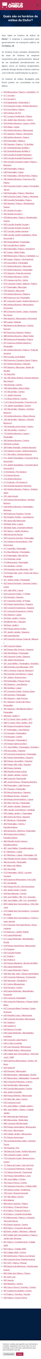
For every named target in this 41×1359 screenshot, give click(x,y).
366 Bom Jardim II (11, 716)
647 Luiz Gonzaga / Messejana (17, 1047)
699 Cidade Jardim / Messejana (17, 1134)
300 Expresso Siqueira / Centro (17, 514)
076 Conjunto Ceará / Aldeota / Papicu (20, 284)
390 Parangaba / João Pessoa (16, 785)
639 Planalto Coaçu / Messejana (17, 1015)
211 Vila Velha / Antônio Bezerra (17, 454)
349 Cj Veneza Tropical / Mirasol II (18, 670)
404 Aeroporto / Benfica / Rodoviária (19, 831)
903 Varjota (8, 1280)
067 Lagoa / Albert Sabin (14, 252)
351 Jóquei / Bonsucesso (14, 677)
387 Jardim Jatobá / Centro (15, 775)
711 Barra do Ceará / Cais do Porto (18, 1165)
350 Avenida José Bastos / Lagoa (18, 674)
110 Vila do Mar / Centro (14, 392)
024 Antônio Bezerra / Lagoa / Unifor (19, 123)
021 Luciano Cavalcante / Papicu (17, 116)
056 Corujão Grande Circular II (16, 228)
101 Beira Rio (9, 374)
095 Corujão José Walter (14, 357)
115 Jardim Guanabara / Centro (17, 406)
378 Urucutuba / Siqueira (14, 751)
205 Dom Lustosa (11, 444)
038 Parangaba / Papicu (13, 169)
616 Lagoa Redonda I (12, 935)
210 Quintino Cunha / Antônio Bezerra (20, 451)
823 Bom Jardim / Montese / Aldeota (19, 1231)
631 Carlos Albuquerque (14, 984)
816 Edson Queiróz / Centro (15, 1224)
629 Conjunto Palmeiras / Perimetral (19, 977)
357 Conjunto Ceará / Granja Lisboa (19, 691)
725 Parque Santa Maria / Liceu (17, 1176)
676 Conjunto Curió (12, 1102)
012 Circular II (9, 99)
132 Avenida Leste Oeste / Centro (18, 426)
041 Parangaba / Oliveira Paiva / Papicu (20, 176)
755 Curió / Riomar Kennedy (15, 1193)
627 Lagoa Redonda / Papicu (16, 970)
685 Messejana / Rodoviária (15, 1120)
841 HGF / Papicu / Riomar (15, 1263)
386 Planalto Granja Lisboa (15, 771)
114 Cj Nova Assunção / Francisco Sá (20, 402)
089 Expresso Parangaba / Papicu (18, 339)
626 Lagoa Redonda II (12, 967)
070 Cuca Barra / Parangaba (15, 263)
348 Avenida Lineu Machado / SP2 (18, 667)
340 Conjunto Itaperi (12, 646)
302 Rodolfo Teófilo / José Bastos (18, 517)
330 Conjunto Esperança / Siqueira (18, 608)
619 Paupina (8, 949)
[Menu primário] (37, 5)
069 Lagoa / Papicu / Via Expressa (18, 259)
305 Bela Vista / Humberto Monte (18, 528)
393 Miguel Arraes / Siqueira (15, 796)
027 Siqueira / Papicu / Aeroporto (18, 134)
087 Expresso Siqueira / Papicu (17, 332)
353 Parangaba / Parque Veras (16, 681)
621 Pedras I (9, 956)
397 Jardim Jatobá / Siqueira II (16, 806)
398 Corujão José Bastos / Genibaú (19, 810)
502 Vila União (9, 869)
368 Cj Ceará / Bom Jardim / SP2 (17, 723)
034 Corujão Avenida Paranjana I (17, 155)
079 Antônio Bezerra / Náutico (16, 294)
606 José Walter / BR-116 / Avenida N (20, 900)
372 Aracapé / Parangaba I (15, 733)
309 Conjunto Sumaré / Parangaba (18, 538)
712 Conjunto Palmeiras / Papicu (17, 1169)
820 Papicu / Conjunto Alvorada (17, 1228)
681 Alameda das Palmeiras (15, 1116)
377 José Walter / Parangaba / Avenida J (21, 747)
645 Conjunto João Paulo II (15, 1040)
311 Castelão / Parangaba (14, 548)
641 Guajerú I (9, 1022)
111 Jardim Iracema (12, 395)
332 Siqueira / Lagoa (12, 615)
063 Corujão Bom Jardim (14, 245)
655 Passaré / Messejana (14, 1071)
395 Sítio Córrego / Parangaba (16, 803)
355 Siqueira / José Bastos (15, 684)
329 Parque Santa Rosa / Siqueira (18, 604)
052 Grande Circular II (13, 214)
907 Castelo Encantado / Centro (17, 1291)
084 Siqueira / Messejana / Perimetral (20, 318)
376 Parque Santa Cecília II (15, 744)
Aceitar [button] (19, 1354)
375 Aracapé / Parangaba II (15, 740)
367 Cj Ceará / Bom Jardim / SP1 (17, 719)
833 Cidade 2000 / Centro (14, 1252)
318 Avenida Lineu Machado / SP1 (18, 569)
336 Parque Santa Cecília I (14, 629)
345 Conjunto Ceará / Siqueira (16, 656)
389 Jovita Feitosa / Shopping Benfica (20, 782)
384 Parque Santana (12, 768)
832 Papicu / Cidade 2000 (14, 1249)
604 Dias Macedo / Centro (14, 893)
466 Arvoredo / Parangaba (14, 862)
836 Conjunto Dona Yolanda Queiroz (19, 1259)
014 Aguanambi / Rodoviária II (16, 102)
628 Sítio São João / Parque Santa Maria (20, 974)
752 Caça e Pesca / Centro (15, 1183)
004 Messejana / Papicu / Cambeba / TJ (21, 92)
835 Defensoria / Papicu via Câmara (19, 1256)
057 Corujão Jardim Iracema (16, 231)
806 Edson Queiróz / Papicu (15, 1203)
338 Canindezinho (11, 636)
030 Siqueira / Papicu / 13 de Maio (18, 144)
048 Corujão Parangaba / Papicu (17, 200)
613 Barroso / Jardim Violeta (16, 932)
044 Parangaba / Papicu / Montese (18, 193)
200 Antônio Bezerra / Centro (16, 440)
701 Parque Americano (13, 1137)
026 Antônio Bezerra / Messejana (18, 130)
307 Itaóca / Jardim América (15, 531)
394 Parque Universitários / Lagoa (18, 799)
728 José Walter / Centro (14, 1179)
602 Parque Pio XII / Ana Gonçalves (18, 886)
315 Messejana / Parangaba (15, 562)
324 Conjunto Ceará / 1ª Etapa (16, 594)
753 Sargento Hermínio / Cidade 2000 (20, 1186)
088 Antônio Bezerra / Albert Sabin (18, 336)
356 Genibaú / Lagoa (12, 688)
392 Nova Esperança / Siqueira (17, 792)
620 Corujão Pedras (12, 953)
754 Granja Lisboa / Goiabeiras (16, 1190)
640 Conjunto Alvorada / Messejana (19, 1019)
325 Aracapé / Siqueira (13, 597)
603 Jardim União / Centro (15, 890)
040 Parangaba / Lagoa (13, 172)
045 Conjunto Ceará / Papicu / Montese (20, 196)
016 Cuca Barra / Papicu (14, 109)
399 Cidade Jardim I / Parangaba (17, 813)
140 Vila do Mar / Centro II (14, 430)
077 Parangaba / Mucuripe (15, 287)
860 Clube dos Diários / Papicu (16, 1273)
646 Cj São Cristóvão (12, 1043)
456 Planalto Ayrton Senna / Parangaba (20, 859)
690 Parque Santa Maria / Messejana (19, 1127)
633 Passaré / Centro (12, 987)
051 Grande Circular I (12, 210)
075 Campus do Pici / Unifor (15, 280)
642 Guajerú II (9, 1026)
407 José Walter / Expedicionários (18, 848)
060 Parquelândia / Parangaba (16, 242)
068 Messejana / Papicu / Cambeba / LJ (21, 256)
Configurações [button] (9, 1354)
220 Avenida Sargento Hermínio (17, 486)
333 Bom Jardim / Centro (14, 618)
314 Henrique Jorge (12, 559)
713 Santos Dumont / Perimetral (17, 1172)
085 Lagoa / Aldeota (12, 322)
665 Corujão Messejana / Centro (17, 1088)
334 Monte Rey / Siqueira (14, 622)
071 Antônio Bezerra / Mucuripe (17, 266)
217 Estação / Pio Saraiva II (15, 482)
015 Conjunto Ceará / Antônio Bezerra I (20, 106)
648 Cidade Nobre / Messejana (17, 1050)
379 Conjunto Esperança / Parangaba (19, 754)
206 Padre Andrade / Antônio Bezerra (19, 447)
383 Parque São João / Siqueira (17, 764)
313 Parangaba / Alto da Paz (15, 555)
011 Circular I (9, 95)
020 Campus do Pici (12, 113)
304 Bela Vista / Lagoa (13, 524)
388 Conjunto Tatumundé (14, 778)
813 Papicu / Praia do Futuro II (16, 1210)
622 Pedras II (9, 960)
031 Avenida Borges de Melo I (16, 148)
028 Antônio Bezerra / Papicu (16, 137)
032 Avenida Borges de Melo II (16, 151)
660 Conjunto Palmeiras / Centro (17, 1082)
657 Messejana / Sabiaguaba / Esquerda (21, 1078)
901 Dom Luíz (9, 1277)
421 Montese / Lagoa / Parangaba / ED (20, 855)
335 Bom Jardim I (11, 625)
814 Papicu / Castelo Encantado (17, 1214)
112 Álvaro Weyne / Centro (15, 399)
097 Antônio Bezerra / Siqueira (16, 364)
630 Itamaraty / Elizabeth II (15, 980)
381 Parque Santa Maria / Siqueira (18, 757)
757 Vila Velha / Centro (13, 1197)
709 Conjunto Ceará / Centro (16, 1155)
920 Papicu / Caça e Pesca (15, 1298)
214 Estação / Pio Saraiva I (15, 472)
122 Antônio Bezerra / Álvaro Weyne (19, 416)
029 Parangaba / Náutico (14, 141)
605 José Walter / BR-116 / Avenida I (19, 897)
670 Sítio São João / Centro (15, 1099)
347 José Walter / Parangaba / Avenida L (21, 663)
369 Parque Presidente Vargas (16, 726)
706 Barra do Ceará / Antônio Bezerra (19, 1151)
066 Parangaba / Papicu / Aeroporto (19, 249)
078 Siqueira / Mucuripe (13, 291)
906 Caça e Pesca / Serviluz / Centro (19, 1287)
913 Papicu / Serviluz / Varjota (16, 1294)
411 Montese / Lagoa (12, 852)
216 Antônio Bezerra (12, 479)
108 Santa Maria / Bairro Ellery (16, 388)
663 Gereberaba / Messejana (16, 1085)
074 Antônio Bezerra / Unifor (16, 277)
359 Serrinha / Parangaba (14, 695)
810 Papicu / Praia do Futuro (15, 1207)
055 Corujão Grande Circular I (16, 224)
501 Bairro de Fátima (12, 865)
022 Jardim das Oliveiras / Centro (18, 120)
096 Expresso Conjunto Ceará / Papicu (20, 360)
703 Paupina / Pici (11, 1148)
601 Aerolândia (10, 883)
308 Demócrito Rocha (13, 534)
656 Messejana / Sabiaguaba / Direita (19, 1075)
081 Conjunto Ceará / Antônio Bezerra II (20, 301)
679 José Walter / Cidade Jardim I (18, 1106)
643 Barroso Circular (12, 1029)
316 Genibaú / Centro (12, 566)
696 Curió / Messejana (13, 1130)
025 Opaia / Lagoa (11, 127)
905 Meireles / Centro (13, 1284)
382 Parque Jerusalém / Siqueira (17, 761)
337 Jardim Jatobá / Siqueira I (16, 632)
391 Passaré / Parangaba (14, 789)
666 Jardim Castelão (12, 1092)
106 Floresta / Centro (12, 385)
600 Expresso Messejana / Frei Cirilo (19, 879)
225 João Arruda (10, 496)
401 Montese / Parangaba (14, 820)
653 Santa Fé (9, 1068)
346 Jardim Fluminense (13, 660)
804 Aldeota (8, 1200)
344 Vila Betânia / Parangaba (15, 653)
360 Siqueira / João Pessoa (15, 698)
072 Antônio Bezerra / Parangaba (17, 270)
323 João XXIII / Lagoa (13, 590)
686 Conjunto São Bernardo (15, 1123)
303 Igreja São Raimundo (14, 521)
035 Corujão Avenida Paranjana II (17, 158)
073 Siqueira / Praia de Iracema (17, 273)
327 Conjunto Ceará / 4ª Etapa (16, 601)
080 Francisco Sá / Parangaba (16, 298)
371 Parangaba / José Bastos (16, 730)
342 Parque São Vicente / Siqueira (18, 649)
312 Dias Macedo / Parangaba (16, 552)
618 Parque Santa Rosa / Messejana (19, 946)
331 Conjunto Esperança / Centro (18, 611)
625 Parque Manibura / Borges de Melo (20, 963)
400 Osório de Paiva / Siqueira (16, 817)
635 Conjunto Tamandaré (14, 998)
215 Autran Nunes (11, 475)
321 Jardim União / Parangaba (16, 580)
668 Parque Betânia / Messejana (17, 1095)
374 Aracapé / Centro (12, 737)
